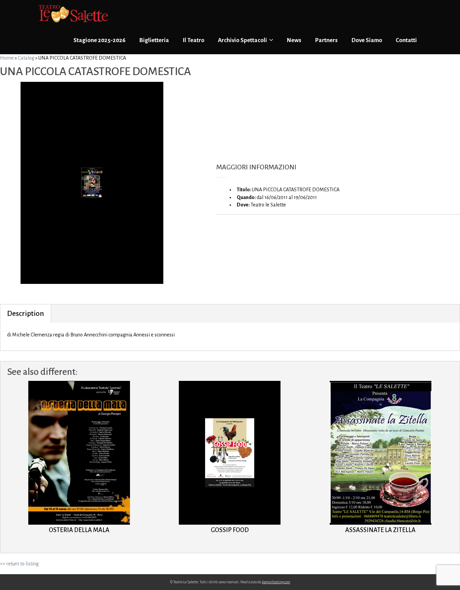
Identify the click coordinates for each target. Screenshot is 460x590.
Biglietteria (154, 40)
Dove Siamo (366, 40)
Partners (326, 40)
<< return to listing (19, 563)
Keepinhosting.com (276, 582)
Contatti (406, 40)
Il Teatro (193, 40)
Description (25, 313)
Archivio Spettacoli (243, 40)
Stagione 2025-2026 (99, 40)
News (294, 40)
